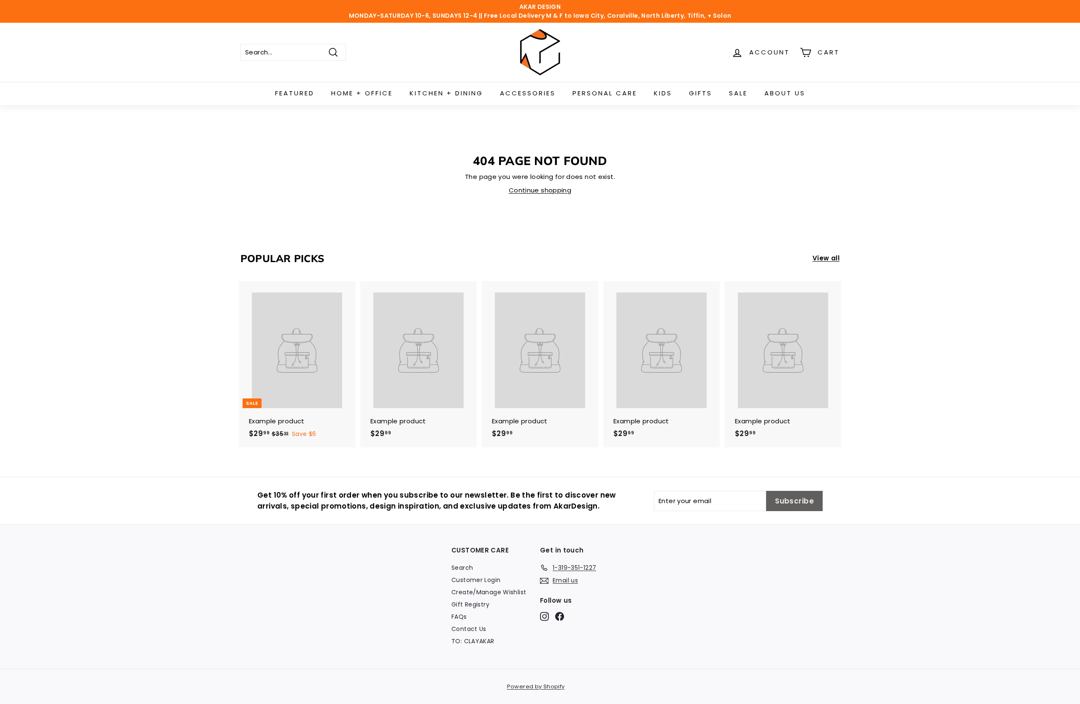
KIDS (663, 93)
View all (826, 258)
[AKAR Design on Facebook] (559, 616)
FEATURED (294, 93)
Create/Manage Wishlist (488, 592)
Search (462, 567)
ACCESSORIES (528, 93)
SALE (738, 93)
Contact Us (468, 629)
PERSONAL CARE (604, 93)
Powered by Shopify (536, 686)
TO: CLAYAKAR (472, 641)
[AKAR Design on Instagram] (544, 616)
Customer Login (475, 580)
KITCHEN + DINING (446, 93)
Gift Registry (470, 604)
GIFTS (700, 93)
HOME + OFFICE (362, 93)
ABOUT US (784, 93)
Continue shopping (540, 190)
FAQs (459, 616)
